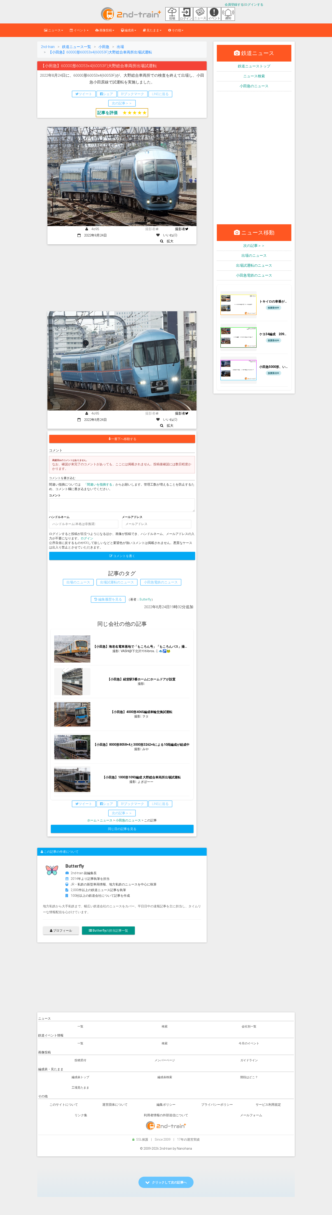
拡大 (168, 241)
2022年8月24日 (94, 235)
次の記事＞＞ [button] (122, 103)
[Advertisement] (122, 278)
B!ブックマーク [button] (132, 94)
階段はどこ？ (249, 1077)
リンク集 (81, 1115)
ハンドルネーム (59, 517)
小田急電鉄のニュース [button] (161, 582)
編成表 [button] (129, 30)
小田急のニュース (128, 820)
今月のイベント (249, 1043)
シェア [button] (108, 94)
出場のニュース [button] (78, 582)
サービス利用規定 (268, 1104)
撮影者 (180, 229)
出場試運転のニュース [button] (117, 582)
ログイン (87, 538)
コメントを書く (123, 556)
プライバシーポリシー (217, 1104)
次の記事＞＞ (254, 245)
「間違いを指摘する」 (99, 484)
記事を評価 (107, 112)
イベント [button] (79, 30)
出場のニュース (254, 255)
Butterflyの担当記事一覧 (110, 930)
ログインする (253, 4)
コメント (55, 495)
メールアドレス (132, 517)
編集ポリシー (166, 1104)
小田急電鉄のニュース (254, 275)
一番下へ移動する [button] (123, 439)
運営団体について (115, 1104)
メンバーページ (164, 1060)
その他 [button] (176, 30)
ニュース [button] (54, 30)
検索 (165, 1026)
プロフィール (62, 930)
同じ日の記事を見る (122, 829)
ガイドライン (249, 1060)
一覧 (80, 1026)
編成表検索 (164, 1077)
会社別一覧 (249, 1026)
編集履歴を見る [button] (109, 599)
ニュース (106, 820)
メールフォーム (251, 1115)
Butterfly (145, 599)
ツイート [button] (85, 94)
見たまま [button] (152, 30)
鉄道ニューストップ (254, 66)
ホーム (92, 820)
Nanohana (184, 1148)
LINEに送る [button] (160, 94)
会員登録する (234, 4)
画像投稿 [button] (105, 30)
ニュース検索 (254, 76)
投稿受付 (80, 1060)
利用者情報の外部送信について (166, 1115)
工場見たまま (80, 1087)
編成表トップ (80, 1077)
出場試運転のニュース (254, 265)
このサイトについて (63, 1104)
